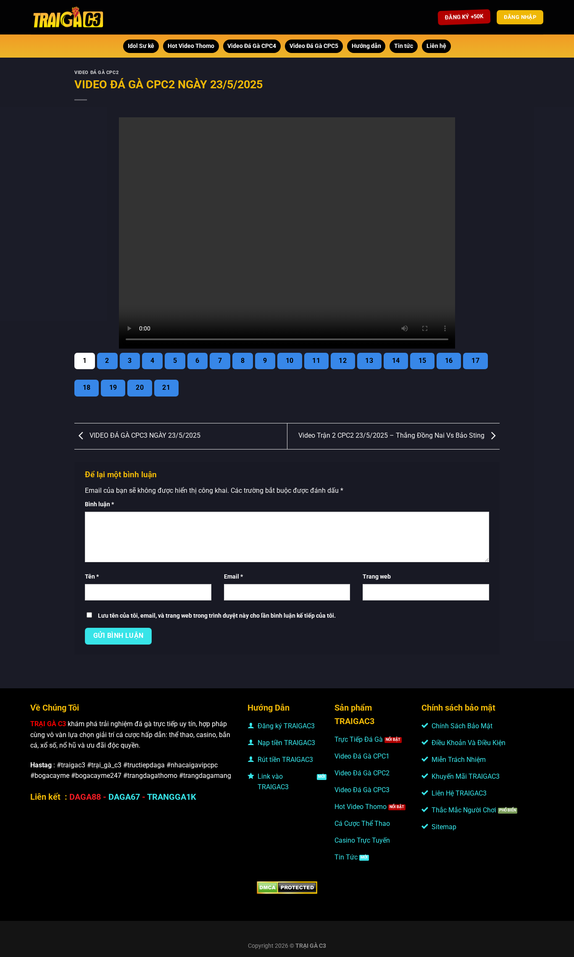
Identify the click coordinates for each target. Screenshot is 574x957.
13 (369, 361)
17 (475, 361)
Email (233, 576)
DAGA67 (124, 797)
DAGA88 (85, 797)
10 (290, 361)
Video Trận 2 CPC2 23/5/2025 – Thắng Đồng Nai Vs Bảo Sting (392, 436)
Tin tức (403, 46)
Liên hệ (436, 46)
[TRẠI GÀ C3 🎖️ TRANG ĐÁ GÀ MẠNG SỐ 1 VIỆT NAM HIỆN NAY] (69, 17)
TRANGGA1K (171, 797)
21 (166, 387)
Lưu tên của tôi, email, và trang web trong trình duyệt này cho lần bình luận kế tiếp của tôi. (217, 615)
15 (423, 361)
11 (316, 361)
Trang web (377, 576)
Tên (92, 576)
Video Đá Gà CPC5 (314, 46)
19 (113, 387)
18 (87, 387)
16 (449, 361)
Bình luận (99, 504)
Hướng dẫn (366, 46)
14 (396, 361)
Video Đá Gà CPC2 (96, 72)
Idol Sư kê (141, 46)
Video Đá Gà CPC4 (251, 46)
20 (140, 387)
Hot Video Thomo (191, 46)
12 (343, 361)
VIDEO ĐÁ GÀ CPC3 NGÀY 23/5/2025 (144, 436)
